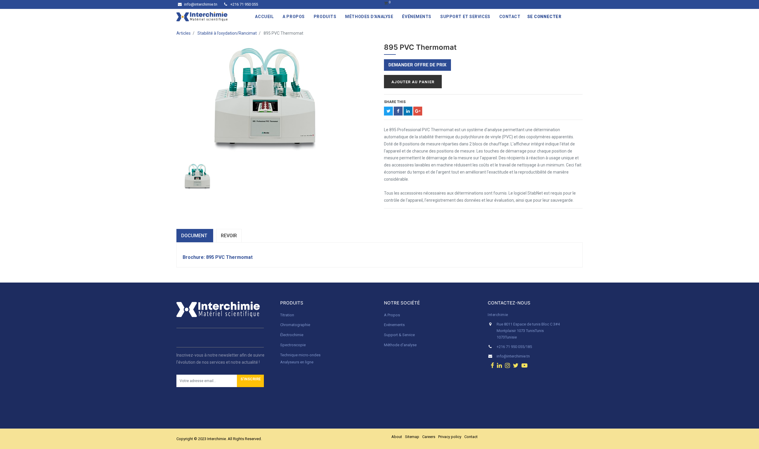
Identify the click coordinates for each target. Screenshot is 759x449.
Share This (395, 102)
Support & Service (399, 335)
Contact (471, 436)
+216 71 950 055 (243, 4)
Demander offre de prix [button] (417, 65)
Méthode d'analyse (400, 345)
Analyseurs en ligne (296, 362)
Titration (287, 315)
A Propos (392, 315)
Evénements (394, 325)
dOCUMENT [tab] (194, 235)
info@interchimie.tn (200, 4)
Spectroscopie (293, 345)
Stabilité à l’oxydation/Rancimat (227, 33)
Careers (428, 436)
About (396, 436)
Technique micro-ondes (300, 355)
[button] (250, 381)
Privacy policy (449, 436)
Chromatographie (295, 325)
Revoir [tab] (229, 235)
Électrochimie (291, 335)
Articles (183, 33)
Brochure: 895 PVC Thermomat (218, 257)
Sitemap (412, 436)
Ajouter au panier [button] (412, 82)
